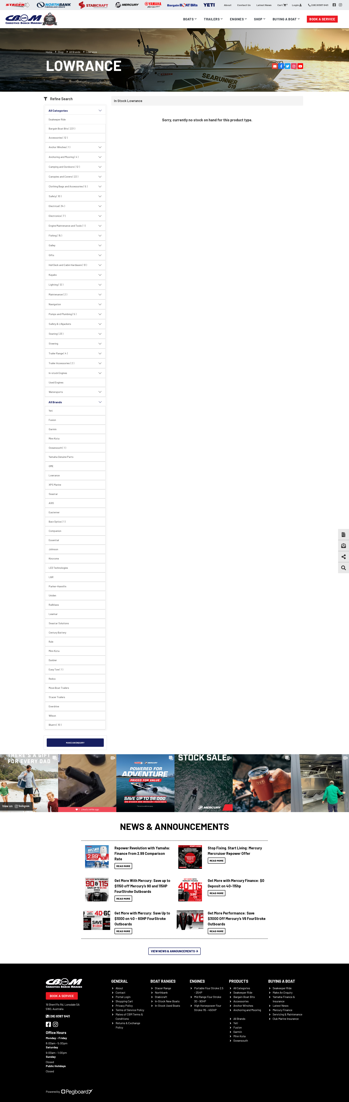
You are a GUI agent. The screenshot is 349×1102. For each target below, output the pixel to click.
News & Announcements (174, 826)
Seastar (53, 493)
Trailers (212, 19)
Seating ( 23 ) (56, 333)
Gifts (51, 255)
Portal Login (123, 997)
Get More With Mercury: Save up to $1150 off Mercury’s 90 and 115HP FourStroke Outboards (142, 886)
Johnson (53, 549)
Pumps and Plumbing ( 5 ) (62, 314)
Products (238, 981)
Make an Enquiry (75, 742)
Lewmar (53, 613)
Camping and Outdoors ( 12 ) (64, 166)
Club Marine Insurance (286, 1018)
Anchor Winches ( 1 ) (59, 147)
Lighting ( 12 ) (56, 284)
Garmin (53, 429)
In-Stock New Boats (167, 1001)
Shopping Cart (124, 1001)
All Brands (74, 51)
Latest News (264, 5)
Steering (53, 343)
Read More (123, 866)
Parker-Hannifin (57, 586)
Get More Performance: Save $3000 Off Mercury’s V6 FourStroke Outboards (237, 918)
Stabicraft (161, 997)
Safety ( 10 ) (55, 196)
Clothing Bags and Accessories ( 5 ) (68, 186)
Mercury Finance (282, 1010)
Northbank (161, 992)
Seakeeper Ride (57, 119)
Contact (120, 992)
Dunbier (53, 660)
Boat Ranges (163, 981)
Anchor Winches (243, 1005)
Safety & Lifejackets (60, 323)
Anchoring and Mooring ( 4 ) (63, 156)
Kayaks (53, 274)
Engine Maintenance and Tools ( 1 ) (67, 225)
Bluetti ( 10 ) (55, 724)
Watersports (56, 391)
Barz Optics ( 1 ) (57, 521)
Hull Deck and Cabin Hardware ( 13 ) (68, 264)
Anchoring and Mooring (247, 1010)
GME (51, 466)
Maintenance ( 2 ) (58, 294)
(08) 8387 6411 (59, 1016)
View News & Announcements (173, 951)
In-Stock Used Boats (167, 1005)
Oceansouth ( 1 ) (57, 447)
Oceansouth (240, 1040)
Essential (54, 540)
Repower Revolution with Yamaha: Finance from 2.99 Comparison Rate (142, 853)
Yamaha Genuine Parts (61, 456)
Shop (258, 19)
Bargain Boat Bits (244, 997)
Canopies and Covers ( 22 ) (63, 176)
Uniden (52, 595)
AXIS (51, 503)
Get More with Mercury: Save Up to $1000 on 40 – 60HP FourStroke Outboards (142, 918)
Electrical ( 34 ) (57, 206)
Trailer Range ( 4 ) (58, 353)
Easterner (54, 512)
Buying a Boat (281, 981)
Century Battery (57, 632)
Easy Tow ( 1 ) (56, 669)
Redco (52, 678)
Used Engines (56, 382)
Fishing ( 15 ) (55, 235)
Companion (55, 530)
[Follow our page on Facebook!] (334, 5)
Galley (52, 245)
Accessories (241, 1001)
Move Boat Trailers (59, 687)
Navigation (55, 304)
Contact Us (244, 5)
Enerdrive (54, 706)
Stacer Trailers (57, 697)
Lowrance (54, 475)
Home (49, 51)
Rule (51, 641)
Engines (197, 981)
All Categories (58, 110)
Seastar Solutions (59, 623)
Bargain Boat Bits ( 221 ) (62, 128)
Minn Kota (54, 438)
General (119, 981)
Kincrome (54, 558)
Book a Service (322, 19)
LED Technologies (58, 567)
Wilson (52, 715)
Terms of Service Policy (130, 1010)
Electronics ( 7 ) (57, 215)
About (227, 5)
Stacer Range (163, 988)
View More (96, 857)
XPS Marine (55, 484)
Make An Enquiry (282, 992)
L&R (51, 577)
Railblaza (54, 604)
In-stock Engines (58, 372)
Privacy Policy (124, 1005)
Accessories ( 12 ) (58, 137)
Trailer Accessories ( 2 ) (61, 363)
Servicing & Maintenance (287, 1014)
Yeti (51, 410)
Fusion (52, 419)
